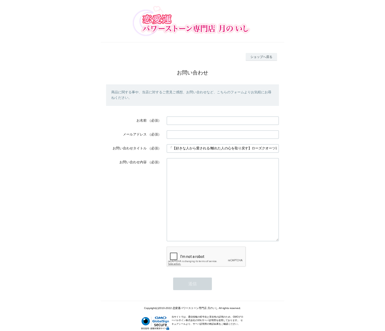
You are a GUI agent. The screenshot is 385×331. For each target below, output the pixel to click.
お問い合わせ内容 (133, 162)
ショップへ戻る (261, 57)
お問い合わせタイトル (130, 148)
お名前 (141, 120)
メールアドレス (135, 134)
